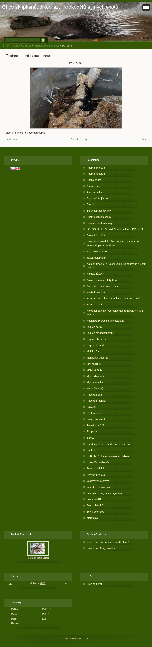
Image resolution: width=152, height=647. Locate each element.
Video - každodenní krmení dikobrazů (108, 542)
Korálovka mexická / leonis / (103, 286)
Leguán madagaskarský (100, 333)
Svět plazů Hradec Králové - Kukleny (108, 456)
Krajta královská (96, 292)
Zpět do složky (78, 139)
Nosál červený (95, 388)
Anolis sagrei (94, 179)
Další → (145, 139)
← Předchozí (9, 139)
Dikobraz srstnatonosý (99, 223)
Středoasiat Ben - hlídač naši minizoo (108, 444)
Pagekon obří (94, 394)
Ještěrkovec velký (97, 251)
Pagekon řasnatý (96, 400)
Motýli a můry (94, 369)
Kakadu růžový (95, 273)
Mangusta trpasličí (97, 357)
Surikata (91, 450)
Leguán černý (94, 326)
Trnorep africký (95, 468)
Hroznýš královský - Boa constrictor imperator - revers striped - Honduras (114, 243)
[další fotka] (139, 98)
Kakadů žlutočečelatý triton (102, 280)
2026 (42, 583)
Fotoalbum (15, 46)
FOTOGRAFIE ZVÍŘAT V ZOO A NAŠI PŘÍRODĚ (115, 229)
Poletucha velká (96, 419)
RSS (88, 639)
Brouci (90, 204)
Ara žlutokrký (94, 192)
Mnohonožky (94, 363)
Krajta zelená (94, 304)
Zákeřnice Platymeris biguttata (104, 493)
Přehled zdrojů (95, 583)
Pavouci (91, 406)
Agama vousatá (96, 173)
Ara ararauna (94, 186)
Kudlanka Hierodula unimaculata (105, 320)
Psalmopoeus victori (38, 557)
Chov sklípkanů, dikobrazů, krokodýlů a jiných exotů (60, 7)
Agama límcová (96, 167)
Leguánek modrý (96, 345)
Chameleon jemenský (99, 216)
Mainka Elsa (94, 351)
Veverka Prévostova (98, 487)
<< (10, 583)
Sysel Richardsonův (98, 462)
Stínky (90, 437)
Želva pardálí (94, 499)
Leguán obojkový (96, 339)
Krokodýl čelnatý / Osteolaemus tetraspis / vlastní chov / (115, 312)
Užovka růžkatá (96, 474)
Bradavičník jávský (98, 198)
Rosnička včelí (95, 425)
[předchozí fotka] (12, 98)
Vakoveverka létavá (98, 480)
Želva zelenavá (95, 511)
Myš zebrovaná (95, 376)
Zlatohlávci (93, 517)
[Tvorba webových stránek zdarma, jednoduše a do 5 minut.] (83, 639)
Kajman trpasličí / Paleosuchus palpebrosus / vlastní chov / (117, 265)
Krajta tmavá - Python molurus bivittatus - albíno (114, 298)
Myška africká (95, 382)
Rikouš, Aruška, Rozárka (101, 548)
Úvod (5, 46)
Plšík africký (94, 413)
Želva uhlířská (95, 505)
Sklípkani (27, 46)
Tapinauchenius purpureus (46, 46)
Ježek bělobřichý (96, 257)
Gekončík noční (96, 235)
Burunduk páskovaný (99, 210)
